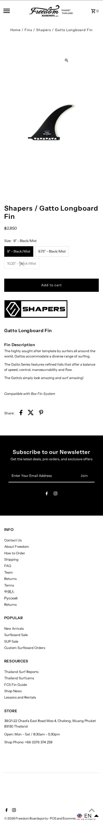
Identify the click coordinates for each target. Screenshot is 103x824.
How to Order (14, 553)
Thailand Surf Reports (21, 672)
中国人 (9, 592)
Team (8, 572)
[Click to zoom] (67, 60)
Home (15, 30)
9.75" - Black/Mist (52, 251)
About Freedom (16, 547)
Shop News (13, 691)
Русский (10, 598)
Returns (10, 579)
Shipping (11, 559)
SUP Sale (11, 641)
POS (53, 818)
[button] (88, 816)
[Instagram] (55, 494)
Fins (28, 30)
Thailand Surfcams (19, 678)
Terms (9, 585)
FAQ (7, 566)
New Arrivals (14, 629)
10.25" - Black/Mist (21, 263)
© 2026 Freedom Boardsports (26, 818)
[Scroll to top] (92, 810)
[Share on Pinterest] (41, 413)
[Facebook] (47, 494)
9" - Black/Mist (18, 251)
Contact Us (13, 540)
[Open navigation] (14, 10)
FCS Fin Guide (15, 685)
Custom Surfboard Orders (24, 648)
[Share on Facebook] (21, 413)
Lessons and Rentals (20, 697)
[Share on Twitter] (31, 413)
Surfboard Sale (16, 635)
